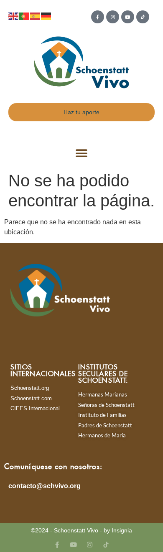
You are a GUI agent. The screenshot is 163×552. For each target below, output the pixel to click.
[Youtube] (127, 16)
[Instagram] (112, 16)
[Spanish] (35, 15)
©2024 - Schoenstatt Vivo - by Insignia (81, 530)
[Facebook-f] (97, 16)
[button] (81, 153)
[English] (13, 15)
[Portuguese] (24, 15)
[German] (46, 15)
